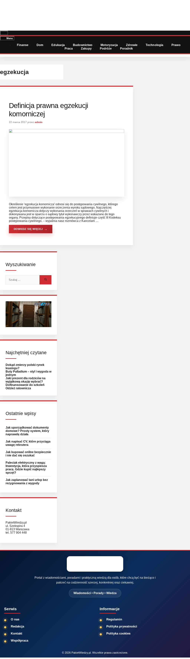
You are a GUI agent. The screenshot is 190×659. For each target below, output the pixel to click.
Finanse (22, 45)
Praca (69, 48)
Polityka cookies (118, 633)
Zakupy (86, 48)
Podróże (106, 48)
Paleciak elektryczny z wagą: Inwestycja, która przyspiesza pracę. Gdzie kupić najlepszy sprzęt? (26, 467)
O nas (15, 619)
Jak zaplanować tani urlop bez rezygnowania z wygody (27, 481)
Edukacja (58, 45)
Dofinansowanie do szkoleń (25, 384)
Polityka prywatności (121, 626)
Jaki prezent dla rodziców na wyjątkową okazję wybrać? (25, 380)
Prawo (176, 45)
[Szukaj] (45, 279)
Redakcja (17, 626)
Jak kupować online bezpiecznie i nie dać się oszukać (28, 453)
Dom (40, 45)
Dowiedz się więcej (28, 228)
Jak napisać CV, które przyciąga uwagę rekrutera (28, 443)
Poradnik (126, 48)
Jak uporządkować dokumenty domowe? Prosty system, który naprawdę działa (27, 431)
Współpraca (19, 640)
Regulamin (114, 619)
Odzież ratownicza (18, 388)
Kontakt (16, 633)
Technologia (154, 45)
